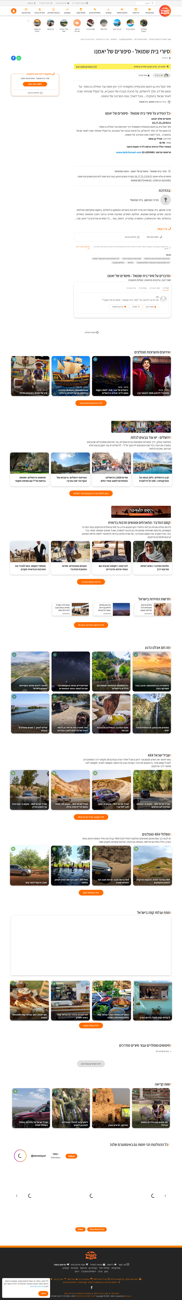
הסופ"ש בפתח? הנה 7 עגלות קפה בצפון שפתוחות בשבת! (113, 1016)
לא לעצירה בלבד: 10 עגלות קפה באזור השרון (72, 1016)
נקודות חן (93, 1267)
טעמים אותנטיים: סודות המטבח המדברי (74, 567)
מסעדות (74, 1267)
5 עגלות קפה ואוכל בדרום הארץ (155, 1017)
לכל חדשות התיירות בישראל (91, 625)
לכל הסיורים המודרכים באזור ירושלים (106, 258)
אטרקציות (115, 1267)
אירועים (83, 1267)
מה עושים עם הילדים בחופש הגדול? (154, 1124)
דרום (77, 1271)
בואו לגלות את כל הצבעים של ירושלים (91, 493)
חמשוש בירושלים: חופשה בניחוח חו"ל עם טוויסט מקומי (30, 479)
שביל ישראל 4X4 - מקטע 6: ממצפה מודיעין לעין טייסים (153, 805)
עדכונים (131, 288)
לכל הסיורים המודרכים (86, 66)
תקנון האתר (115, 1293)
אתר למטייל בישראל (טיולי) (84, 1296)
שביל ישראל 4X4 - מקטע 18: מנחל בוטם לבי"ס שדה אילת (71, 805)
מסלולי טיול (104, 1267)
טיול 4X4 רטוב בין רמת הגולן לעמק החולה (71, 881)
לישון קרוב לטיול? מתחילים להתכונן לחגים (75, 1124)
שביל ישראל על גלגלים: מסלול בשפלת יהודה (33, 1124)
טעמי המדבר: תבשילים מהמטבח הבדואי (112, 729)
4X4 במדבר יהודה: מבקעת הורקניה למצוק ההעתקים (153, 881)
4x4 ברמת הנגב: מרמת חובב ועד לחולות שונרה (113, 881)
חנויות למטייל (96, 1264)
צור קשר (122, 1264)
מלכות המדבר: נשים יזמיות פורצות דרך (154, 567)
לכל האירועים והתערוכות (91, 403)
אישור (43, 1293)
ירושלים (130, 262)
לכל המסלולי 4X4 (91, 892)
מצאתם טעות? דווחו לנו (83, 247)
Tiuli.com (127, 1296)
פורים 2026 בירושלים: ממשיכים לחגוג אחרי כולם (114, 479)
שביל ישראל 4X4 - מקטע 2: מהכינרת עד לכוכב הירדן (29, 805)
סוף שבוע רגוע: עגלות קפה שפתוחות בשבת (29, 1016)
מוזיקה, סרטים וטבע (118, 1125)
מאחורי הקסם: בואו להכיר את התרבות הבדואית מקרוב (30, 567)
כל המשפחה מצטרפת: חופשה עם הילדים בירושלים (112, 687)
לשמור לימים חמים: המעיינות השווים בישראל (33, 687)
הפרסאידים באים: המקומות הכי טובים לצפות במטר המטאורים (73, 687)
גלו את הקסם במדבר (91, 581)
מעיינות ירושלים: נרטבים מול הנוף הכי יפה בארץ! (72, 479)
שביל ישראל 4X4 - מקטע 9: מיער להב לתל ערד (113, 805)
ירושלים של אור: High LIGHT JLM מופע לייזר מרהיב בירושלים (112, 390)
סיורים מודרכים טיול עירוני (132, 258)
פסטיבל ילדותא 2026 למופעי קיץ (153, 392)
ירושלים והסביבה (118, 262)
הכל (166, 288)
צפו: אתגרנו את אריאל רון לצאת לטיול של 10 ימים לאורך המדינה (72, 729)
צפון (106, 1271)
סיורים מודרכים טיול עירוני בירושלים (157, 258)
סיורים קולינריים (162, 1051)
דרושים (110, 1264)
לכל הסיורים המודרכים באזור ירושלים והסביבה (153, 262)
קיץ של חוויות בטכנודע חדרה (33, 392)
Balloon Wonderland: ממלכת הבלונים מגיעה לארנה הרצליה (73, 390)
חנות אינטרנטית (78, 1264)
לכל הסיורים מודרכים (91, 1063)
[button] (28, 21)
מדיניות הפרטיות (37, 1286)
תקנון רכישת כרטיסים (101, 1293)
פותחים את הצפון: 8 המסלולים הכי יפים (152, 729)
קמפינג (65, 1267)
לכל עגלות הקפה (91, 1025)
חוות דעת (154, 288)
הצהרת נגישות (69, 1293)
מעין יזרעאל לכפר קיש (36, 882)
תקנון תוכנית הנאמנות (83, 1293)
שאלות (143, 288)
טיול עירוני (143, 75)
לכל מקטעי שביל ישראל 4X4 (91, 817)
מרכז (100, 1271)
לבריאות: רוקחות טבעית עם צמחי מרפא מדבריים (113, 567)
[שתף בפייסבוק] (13, 58)
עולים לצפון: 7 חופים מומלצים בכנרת (33, 729)
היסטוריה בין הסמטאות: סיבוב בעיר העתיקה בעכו (152, 687)
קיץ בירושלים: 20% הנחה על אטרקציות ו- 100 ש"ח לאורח (154, 479)
